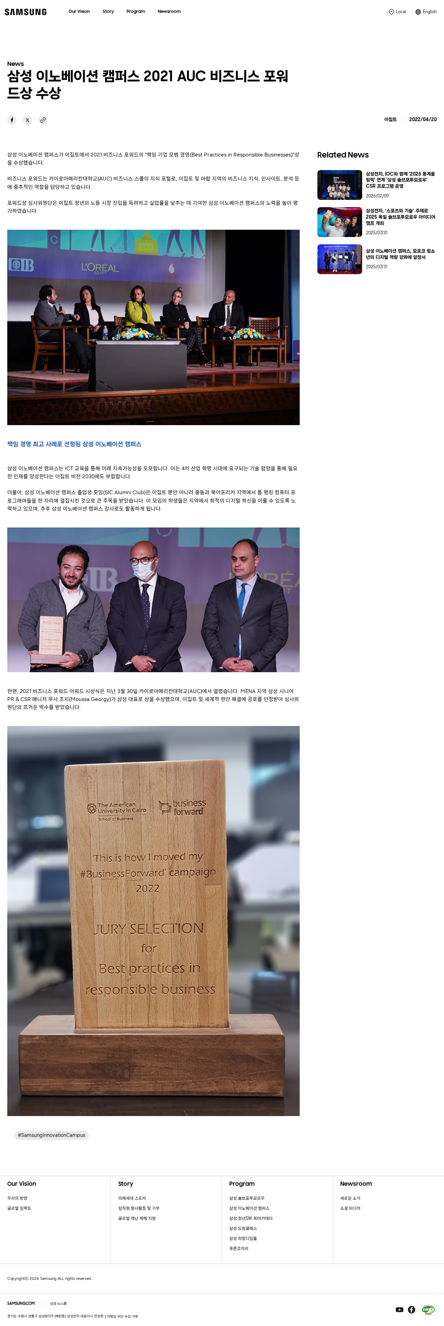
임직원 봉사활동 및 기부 (139, 1208)
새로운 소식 (350, 1198)
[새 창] (12, 120)
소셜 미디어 (350, 1208)
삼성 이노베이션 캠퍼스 (249, 1208)
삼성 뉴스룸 (58, 1303)
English (430, 11)
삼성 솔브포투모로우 (247, 1198)
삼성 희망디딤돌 (243, 1238)
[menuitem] (79, 12)
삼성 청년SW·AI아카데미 (251, 1218)
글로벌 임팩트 (19, 1208)
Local (401, 11)
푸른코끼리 (238, 1248)
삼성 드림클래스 (243, 1228)
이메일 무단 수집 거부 (122, 1316)
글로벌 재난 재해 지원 (137, 1218)
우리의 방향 (17, 1198)
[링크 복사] (43, 120)
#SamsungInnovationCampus (51, 1135)
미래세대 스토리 (132, 1198)
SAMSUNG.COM (21, 1304)
